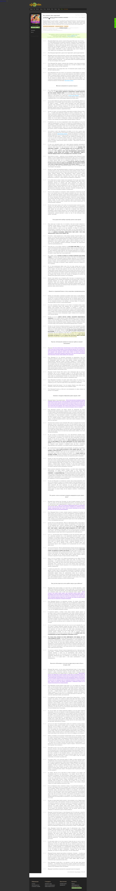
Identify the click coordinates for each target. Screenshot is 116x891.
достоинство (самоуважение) (48, 26)
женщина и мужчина (59, 26)
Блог (34, 9)
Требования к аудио (48, 883)
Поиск (59, 9)
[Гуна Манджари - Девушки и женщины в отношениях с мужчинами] (35, 23)
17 (50, 18)
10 (82, 17)
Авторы (41, 9)
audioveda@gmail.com (75, 885)
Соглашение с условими (36, 886)
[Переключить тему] (7, 1)
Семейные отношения (63, 27)
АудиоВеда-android (63, 883)
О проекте (33, 883)
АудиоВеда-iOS (62, 885)
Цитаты (32, 32)
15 (47, 18)
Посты (45, 9)
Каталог (37, 9)
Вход (62, 9)
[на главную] (35, 6)
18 (52, 18)
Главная (31, 9)
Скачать (35, 27)
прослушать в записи (69, 80)
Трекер (55, 9)
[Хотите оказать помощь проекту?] (115, 23)
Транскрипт (33, 30)
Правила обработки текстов (49, 886)
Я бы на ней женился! (74, 95)
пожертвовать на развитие (76, 887)
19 (53, 18)
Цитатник (48, 9)
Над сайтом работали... (36, 885)
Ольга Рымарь (77, 871)
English (1, 1)
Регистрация (66, 9)
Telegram (73, 883)
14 (46, 18)
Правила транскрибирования (50, 885)
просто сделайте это (71, 36)
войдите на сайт (74, 35)
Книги (52, 9)
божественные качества (62, 133)
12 (43, 18)
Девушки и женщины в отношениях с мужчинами (59, 17)
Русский (4, 1)
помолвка (66, 26)
